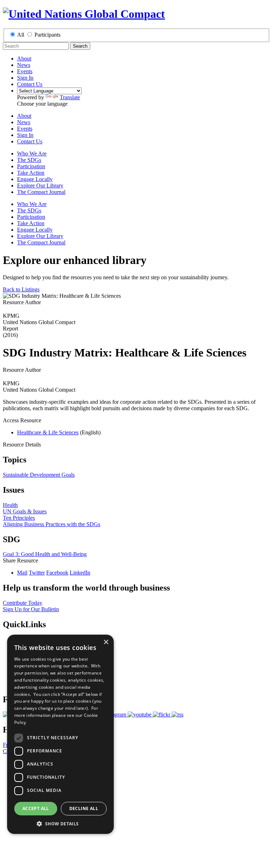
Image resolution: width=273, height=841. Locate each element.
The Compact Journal (41, 192)
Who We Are (32, 153)
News (23, 65)
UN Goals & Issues (25, 511)
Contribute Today (22, 603)
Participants (47, 35)
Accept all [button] (35, 808)
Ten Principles (19, 518)
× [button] (105, 642)
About (24, 58)
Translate (70, 97)
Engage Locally (35, 179)
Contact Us (29, 84)
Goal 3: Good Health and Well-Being (45, 554)
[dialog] (60, 734)
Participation (31, 166)
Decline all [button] (83, 808)
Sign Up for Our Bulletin (31, 609)
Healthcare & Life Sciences (48, 432)
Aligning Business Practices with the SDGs (51, 524)
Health (10, 505)
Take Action (30, 173)
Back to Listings (21, 289)
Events (24, 71)
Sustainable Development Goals (39, 475)
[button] (60, 823)
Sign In (25, 78)
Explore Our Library (40, 186)
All (20, 35)
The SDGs (29, 160)
